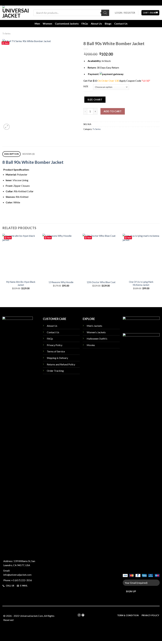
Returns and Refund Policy (61, 364)
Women (47, 23)
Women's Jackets (96, 332)
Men (37, 23)
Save (7, 43)
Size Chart (95, 99)
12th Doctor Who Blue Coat (101, 282)
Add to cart (113, 111)
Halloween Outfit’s (97, 338)
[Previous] (2, 266)
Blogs (108, 23)
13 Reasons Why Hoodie (61, 282)
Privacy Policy (54, 345)
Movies (91, 345)
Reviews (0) (28, 154)
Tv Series (6, 33)
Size (85, 86)
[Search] (105, 13)
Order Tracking (55, 370)
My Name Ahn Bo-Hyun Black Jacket (20, 283)
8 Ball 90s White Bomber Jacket (32, 162)
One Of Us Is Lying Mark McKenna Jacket (141, 283)
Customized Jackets (67, 23)
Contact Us (121, 23)
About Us (96, 23)
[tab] (11, 154)
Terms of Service (56, 351)
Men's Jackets (94, 325)
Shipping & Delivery (57, 357)
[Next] (159, 266)
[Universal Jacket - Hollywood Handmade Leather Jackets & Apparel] (15, 13)
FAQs (84, 23)
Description (11, 154)
